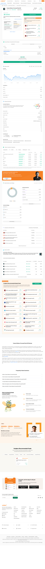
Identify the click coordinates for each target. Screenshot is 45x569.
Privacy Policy (9, 536)
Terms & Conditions (18, 536)
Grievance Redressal (31, 536)
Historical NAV (9, 3)
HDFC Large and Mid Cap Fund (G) (10, 232)
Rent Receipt (39, 511)
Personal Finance (24, 513)
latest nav (17, 351)
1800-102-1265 (5, 512)
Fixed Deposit (16, 510)
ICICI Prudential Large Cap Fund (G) (10, 240)
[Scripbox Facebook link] (40, 497)
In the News (31, 513)
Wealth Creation (23, 516)
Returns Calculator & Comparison (26, 3)
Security (23, 536)
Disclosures (13, 536)
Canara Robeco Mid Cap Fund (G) (10, 263)
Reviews (30, 516)
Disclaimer (26, 536)
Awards (30, 511)
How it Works (31, 510)
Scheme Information (16, 3)
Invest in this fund (32, 14)
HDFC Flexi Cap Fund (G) (9, 243)
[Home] (2, 5)
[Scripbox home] (3, 1)
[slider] (10, 51)
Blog (37, 508)
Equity (7, 9)
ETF (14, 513)
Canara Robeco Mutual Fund (11, 5)
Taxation (22, 510)
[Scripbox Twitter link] (38, 497)
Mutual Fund (16, 508)
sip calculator (6, 356)
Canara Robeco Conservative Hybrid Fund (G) (12, 274)
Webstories (38, 513)
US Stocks (15, 511)
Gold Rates (15, 516)
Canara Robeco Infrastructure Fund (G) (11, 266)
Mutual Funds (5, 5)
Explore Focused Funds (22, 245)
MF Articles (23, 508)
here (41, 542)
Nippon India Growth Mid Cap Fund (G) (11, 235)
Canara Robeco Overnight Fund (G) (10, 271)
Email (4, 515)
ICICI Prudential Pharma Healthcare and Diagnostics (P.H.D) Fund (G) (11, 238)
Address (4, 517)
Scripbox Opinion (3, 3)
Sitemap (36, 536)
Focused (10, 9)
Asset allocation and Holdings (37, 3)
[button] (7, 511)
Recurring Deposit (16, 518)
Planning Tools (39, 510)
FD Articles (23, 511)
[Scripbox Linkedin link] (42, 497)
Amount (4, 46)
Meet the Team (31, 508)
